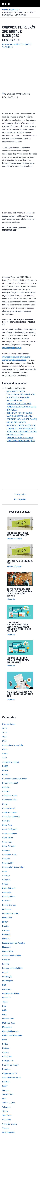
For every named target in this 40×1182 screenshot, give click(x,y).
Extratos (5, 930)
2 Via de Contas (8, 724)
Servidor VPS (7, 1094)
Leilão (4, 1010)
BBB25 (5, 766)
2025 (4, 737)
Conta (4, 871)
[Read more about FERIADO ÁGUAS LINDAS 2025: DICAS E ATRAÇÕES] (20, 523)
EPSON (5, 922)
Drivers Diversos (9, 905)
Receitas (5, 1082)
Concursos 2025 (9, 854)
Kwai (4, 1006)
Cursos (5, 884)
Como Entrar (7, 838)
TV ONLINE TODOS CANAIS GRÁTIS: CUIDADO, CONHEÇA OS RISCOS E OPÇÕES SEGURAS (19, 592)
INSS (4, 985)
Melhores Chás (8, 1023)
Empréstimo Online (10, 913)
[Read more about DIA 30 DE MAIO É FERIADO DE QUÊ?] (20, 551)
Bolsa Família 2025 (10, 783)
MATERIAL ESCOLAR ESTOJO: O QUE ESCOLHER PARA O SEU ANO (20, 693)
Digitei (6, 3)
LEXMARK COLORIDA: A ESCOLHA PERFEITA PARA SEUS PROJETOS (18, 660)
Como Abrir (7, 825)
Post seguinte (20, 499)
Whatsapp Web (8, 1132)
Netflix (5, 1044)
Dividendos (7, 901)
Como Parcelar (8, 846)
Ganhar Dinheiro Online (11, 955)
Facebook (6, 934)
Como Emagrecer (9, 833)
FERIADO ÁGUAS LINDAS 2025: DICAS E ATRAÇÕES (18, 534)
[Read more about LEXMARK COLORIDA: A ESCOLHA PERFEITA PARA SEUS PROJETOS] (20, 647)
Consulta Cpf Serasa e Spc (13, 867)
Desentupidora (8, 896)
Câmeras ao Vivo (9, 800)
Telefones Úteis (8, 1103)
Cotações (6, 880)
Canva (4, 804)
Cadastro (6, 787)
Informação (18, 539)
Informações (7, 981)
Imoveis (5, 964)
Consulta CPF (8, 863)
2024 (4, 732)
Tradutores (6, 1115)
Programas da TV (9, 1073)
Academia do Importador (12, 745)
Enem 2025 (7, 917)
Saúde (4, 1086)
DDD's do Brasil (8, 888)
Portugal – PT (8, 1061)
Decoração (6, 892)
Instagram (6, 989)
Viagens (5, 1128)
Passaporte (7, 1056)
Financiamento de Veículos (13, 943)
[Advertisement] (20, 72)
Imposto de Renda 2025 (12, 968)
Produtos (6, 1069)
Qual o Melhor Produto (11, 1077)
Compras (6, 850)
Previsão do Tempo (10, 1065)
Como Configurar (9, 829)
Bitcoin (5, 774)
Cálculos (5, 791)
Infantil (5, 972)
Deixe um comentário (11, 44)
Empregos (6, 909)
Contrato (6, 875)
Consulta (6, 859)
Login (4, 1014)
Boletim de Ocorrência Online (14, 779)
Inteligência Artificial (10, 993)
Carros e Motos (8, 808)
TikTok (5, 1111)
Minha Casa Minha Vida (12, 1035)
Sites (4, 1098)
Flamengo (6, 947)
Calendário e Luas (9, 795)
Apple (4, 758)
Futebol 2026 (7, 951)
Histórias (6, 960)
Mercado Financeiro (10, 1031)
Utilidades (6, 1120)
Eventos (5, 926)
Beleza (5, 770)
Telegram (6, 1107)
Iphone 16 (6, 997)
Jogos (5, 1002)
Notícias (5, 1048)
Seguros (5, 1090)
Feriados (10, 539)
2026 (4, 741)
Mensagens (7, 1027)
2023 (4, 728)
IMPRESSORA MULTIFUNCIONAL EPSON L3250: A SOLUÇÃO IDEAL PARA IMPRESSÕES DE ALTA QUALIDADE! (19, 626)
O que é (5, 1052)
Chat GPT (6, 821)
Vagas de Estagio (9, 1124)
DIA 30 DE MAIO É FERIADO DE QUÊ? (20, 562)
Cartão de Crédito (9, 812)
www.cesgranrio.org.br (11, 348)
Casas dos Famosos (10, 816)
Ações (5, 749)
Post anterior (20, 494)
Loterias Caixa (8, 1018)
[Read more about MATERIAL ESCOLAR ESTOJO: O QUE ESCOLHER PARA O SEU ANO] (20, 680)
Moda (4, 1040)
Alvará (4, 753)
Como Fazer (7, 842)
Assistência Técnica (10, 762)
